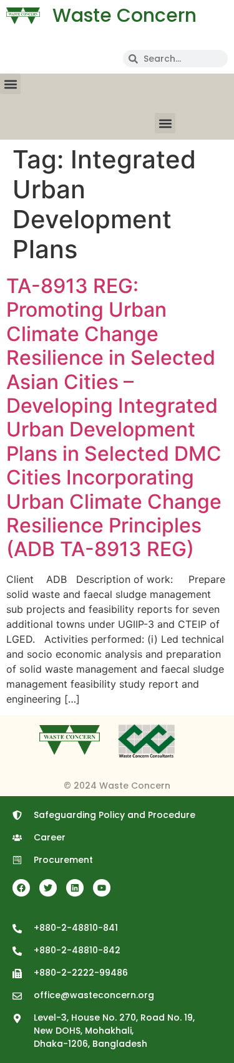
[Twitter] (48, 888)
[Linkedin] (75, 888)
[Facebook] (21, 888)
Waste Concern (124, 15)
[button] (10, 84)
